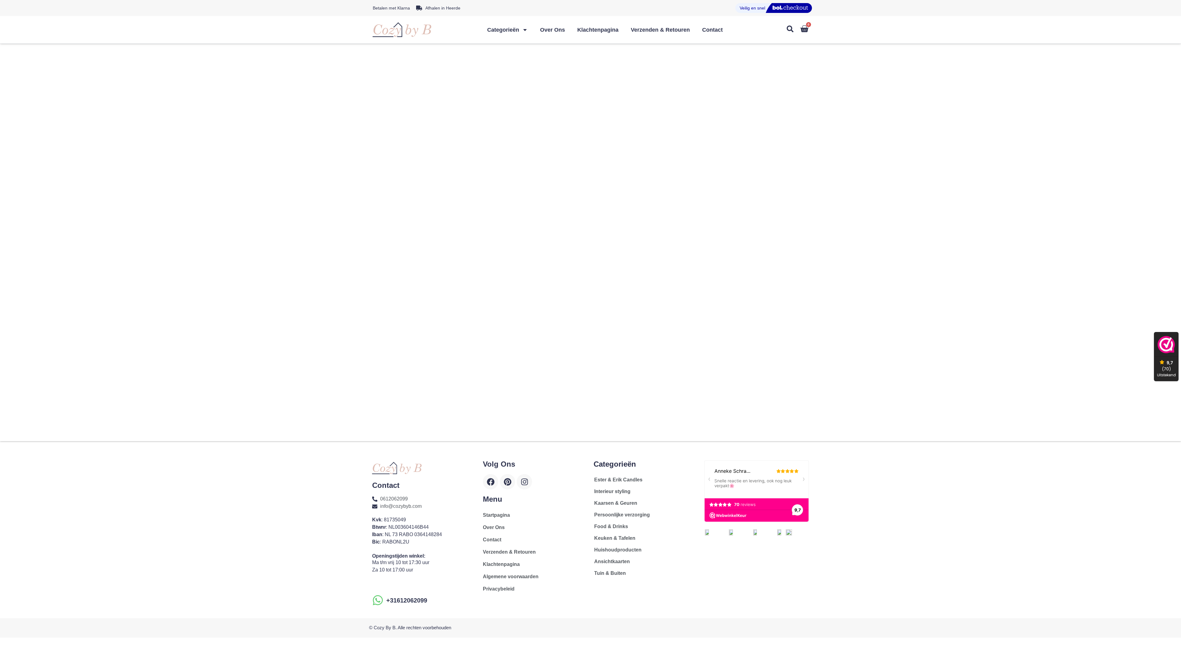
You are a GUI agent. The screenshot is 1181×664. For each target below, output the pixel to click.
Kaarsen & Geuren (615, 503)
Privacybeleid (499, 588)
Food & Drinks (611, 526)
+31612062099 (406, 600)
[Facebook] (490, 481)
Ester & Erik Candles (618, 479)
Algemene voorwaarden (511, 576)
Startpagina (496, 515)
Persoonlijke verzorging (622, 514)
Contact (712, 30)
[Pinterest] (507, 481)
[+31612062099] (378, 600)
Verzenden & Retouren (660, 30)
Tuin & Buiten (610, 573)
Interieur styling (612, 491)
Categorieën (503, 30)
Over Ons (552, 30)
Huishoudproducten (618, 549)
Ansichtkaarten (612, 561)
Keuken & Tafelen (614, 538)
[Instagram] (524, 481)
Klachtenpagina (597, 30)
